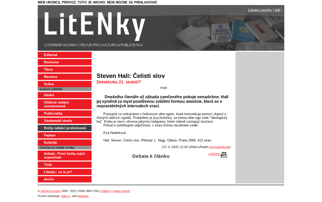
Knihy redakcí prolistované (65, 128)
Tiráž (48, 165)
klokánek (83, 195)
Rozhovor (51, 62)
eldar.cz (65, 195)
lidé (277, 10)
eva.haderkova (219, 147)
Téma (48, 69)
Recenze (50, 77)
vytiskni (215, 154)
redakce (106, 190)
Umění (49, 95)
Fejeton (50, 135)
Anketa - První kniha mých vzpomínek (64, 155)
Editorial (50, 55)
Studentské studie (58, 121)
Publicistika (53, 113)
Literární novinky (260, 10)
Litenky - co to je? (58, 172)
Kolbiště (50, 142)
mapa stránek (121, 190)
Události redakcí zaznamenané (56, 104)
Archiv (49, 179)
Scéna (49, 84)
